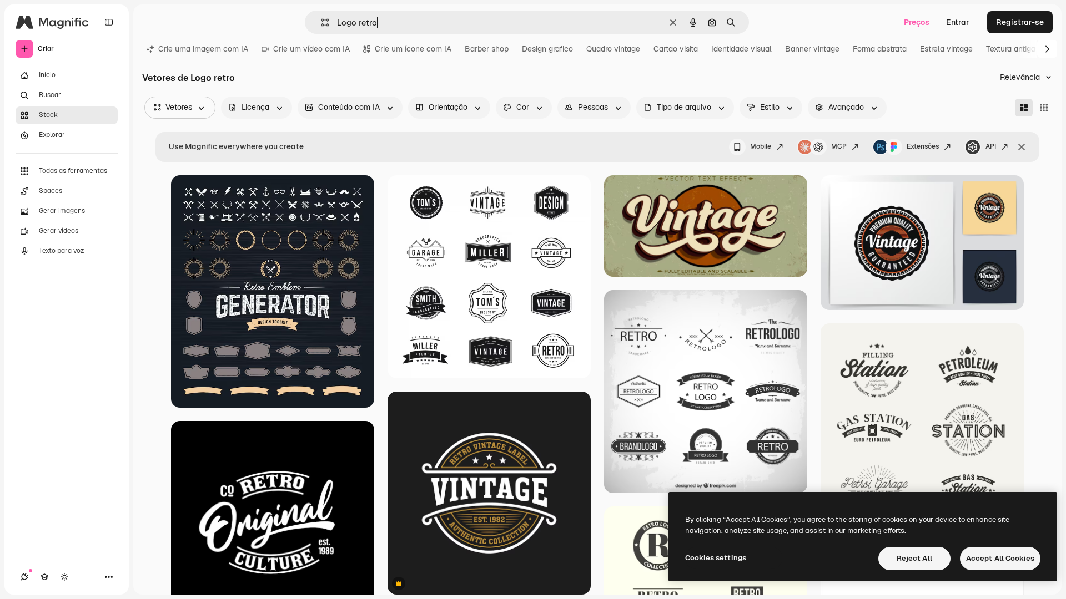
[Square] (1044, 107)
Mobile (760, 146)
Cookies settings (715, 557)
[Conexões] (24, 577)
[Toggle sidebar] (109, 22)
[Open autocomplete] (320, 22)
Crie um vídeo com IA (311, 49)
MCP (839, 146)
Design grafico (547, 49)
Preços (916, 22)
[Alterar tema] (64, 577)
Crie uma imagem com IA (203, 49)
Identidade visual (741, 49)
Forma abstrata (880, 49)
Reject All (914, 558)
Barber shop (487, 49)
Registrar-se (1020, 22)
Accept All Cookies (1000, 558)
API (990, 146)
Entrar (957, 22)
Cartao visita (675, 49)
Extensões (923, 146)
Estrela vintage (946, 49)
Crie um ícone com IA (413, 49)
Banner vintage (812, 49)
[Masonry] (1024, 107)
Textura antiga (1010, 49)
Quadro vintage (613, 49)
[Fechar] (1021, 147)
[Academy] (44, 577)
